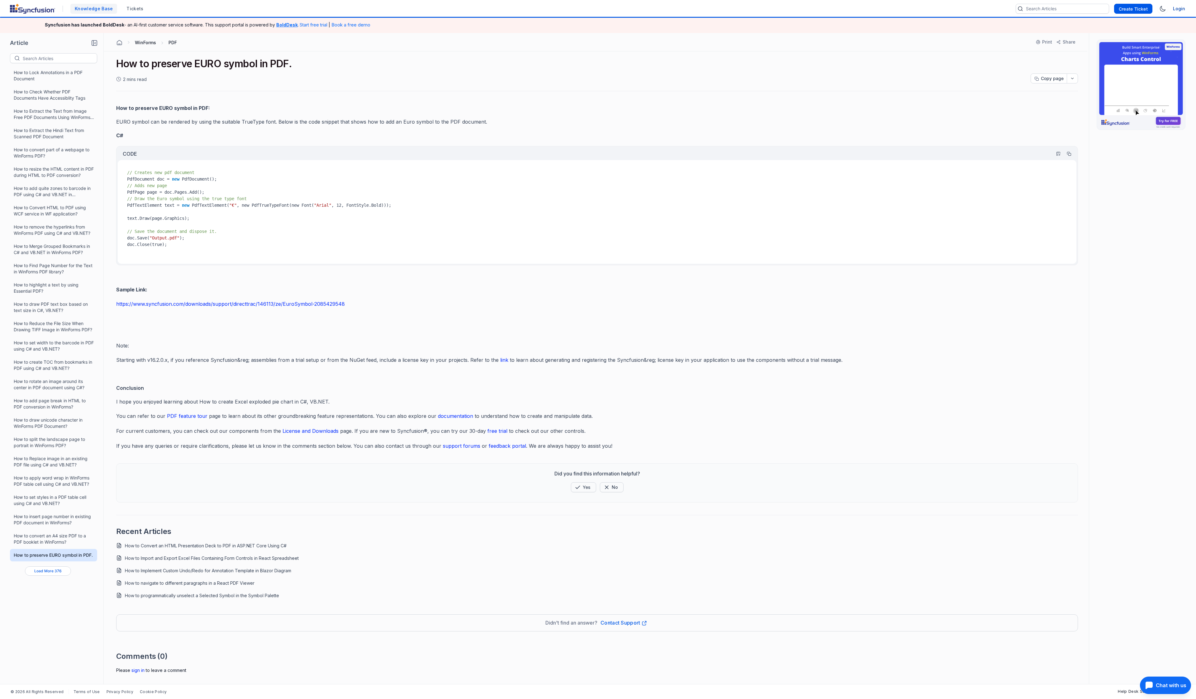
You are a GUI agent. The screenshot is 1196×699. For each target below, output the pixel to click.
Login (1179, 8)
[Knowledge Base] (1141, 84)
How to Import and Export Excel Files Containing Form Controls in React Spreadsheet (212, 558)
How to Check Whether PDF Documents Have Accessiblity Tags (49, 95)
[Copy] (1066, 154)
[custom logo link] (32, 9)
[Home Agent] (119, 43)
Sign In (138, 670)
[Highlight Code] (1055, 154)
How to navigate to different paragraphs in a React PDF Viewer (189, 583)
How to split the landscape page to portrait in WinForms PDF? (49, 442)
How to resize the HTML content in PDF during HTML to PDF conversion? (54, 172)
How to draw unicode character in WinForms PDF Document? (48, 423)
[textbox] (60, 58)
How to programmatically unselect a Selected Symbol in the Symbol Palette (202, 595)
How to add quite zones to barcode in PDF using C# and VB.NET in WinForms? (52, 192)
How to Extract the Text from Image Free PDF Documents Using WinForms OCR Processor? (52, 114)
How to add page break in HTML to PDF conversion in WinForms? (50, 403)
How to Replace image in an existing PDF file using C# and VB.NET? (51, 461)
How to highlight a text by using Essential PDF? (46, 288)
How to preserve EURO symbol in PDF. (53, 555)
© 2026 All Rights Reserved (37, 691)
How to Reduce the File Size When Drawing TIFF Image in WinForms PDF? (53, 326)
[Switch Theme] (1162, 8)
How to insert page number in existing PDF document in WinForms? (52, 519)
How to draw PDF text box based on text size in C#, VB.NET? (51, 307)
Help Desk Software (1138, 691)
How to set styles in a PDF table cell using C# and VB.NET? (50, 500)
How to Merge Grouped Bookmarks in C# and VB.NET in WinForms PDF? (52, 249)
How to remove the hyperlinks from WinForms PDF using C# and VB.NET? (52, 230)
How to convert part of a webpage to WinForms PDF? (51, 152)
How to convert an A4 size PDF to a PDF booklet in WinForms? (50, 539)
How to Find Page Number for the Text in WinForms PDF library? (53, 268)
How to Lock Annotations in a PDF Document (48, 75)
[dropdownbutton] (1072, 78)
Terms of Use (87, 691)
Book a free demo (350, 25)
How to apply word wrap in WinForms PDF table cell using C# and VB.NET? (51, 481)
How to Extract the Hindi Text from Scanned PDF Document (49, 133)
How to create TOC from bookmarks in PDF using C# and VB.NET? (53, 365)
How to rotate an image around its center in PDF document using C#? (49, 384)
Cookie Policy (153, 691)
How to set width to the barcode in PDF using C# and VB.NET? (54, 346)
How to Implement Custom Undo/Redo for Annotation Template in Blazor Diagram (208, 570)
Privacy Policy (120, 691)
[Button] (612, 487)
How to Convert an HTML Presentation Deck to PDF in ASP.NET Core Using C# (206, 545)
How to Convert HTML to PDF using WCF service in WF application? (50, 210)
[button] (94, 43)
